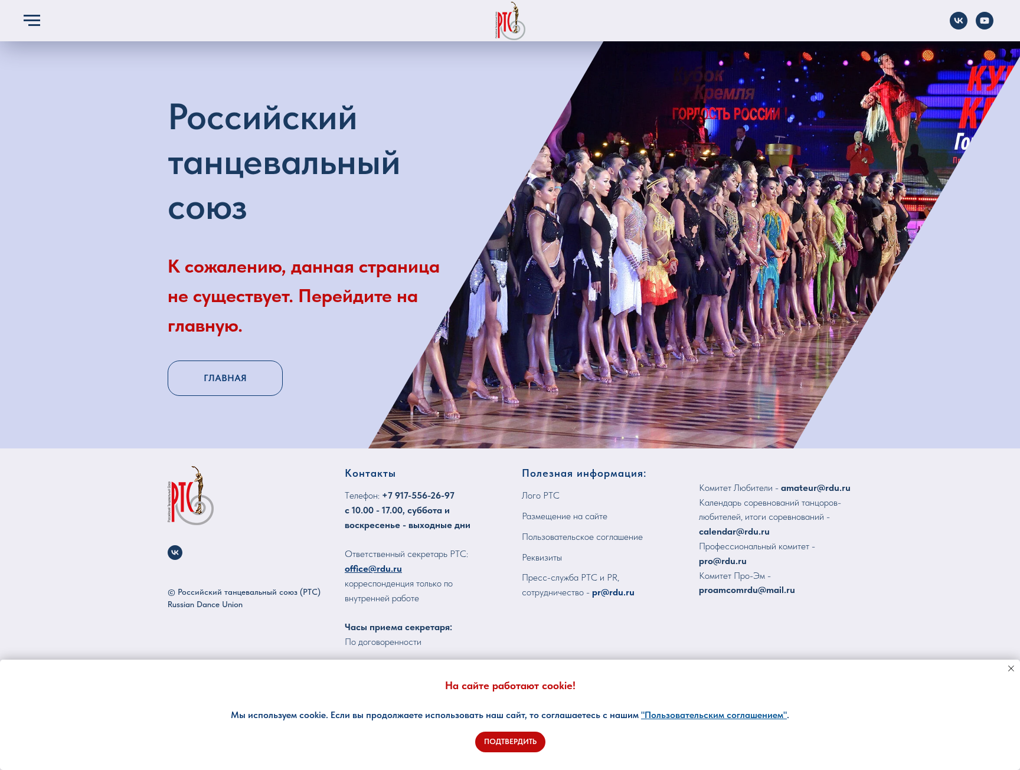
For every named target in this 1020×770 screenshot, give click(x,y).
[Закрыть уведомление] (1011, 668)
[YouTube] (984, 26)
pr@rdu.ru (613, 592)
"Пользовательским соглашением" (714, 714)
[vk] (175, 552)
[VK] (958, 26)
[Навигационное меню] (32, 21)
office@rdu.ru (373, 568)
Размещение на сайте (564, 516)
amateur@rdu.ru (816, 487)
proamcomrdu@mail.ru (747, 589)
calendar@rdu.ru (734, 531)
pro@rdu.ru (723, 560)
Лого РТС (541, 495)
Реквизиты (542, 557)
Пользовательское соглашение (582, 536)
